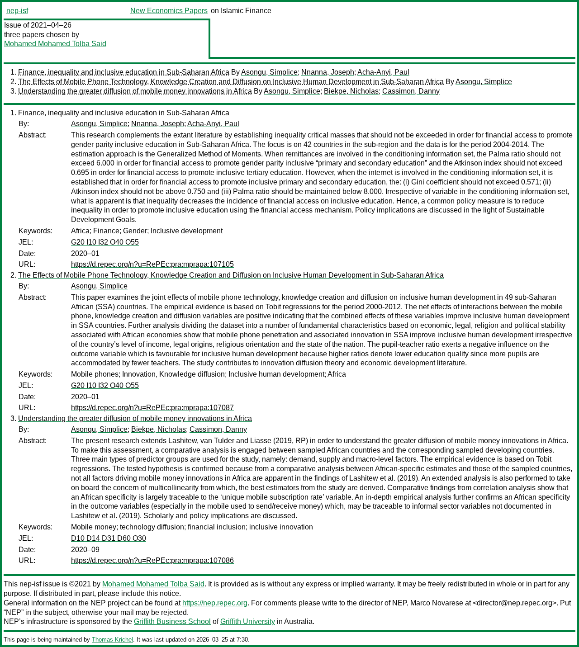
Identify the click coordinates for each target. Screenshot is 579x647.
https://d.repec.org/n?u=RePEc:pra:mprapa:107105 (152, 264)
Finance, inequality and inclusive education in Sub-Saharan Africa (123, 72)
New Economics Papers (169, 10)
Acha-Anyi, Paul (383, 72)
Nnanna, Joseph (327, 72)
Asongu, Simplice (269, 72)
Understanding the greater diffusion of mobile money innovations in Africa (135, 91)
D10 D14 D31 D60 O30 (108, 538)
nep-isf (17, 10)
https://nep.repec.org (214, 603)
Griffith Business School (172, 621)
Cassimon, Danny (411, 91)
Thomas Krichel (112, 639)
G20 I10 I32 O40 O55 (105, 242)
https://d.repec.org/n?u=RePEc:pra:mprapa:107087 (152, 407)
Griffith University (247, 621)
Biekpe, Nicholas (351, 91)
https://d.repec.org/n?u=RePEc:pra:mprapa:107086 (152, 560)
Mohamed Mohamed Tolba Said (55, 43)
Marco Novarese (436, 603)
